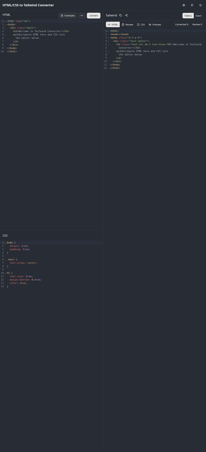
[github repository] (192, 5)
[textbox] (54, 125)
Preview (157, 24)
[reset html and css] (82, 15)
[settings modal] (184, 5)
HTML (115, 24)
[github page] (192, 5)
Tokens (188, 15)
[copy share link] (126, 15)
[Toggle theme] (200, 5)
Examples (70, 15)
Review (129, 24)
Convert (93, 15)
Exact (198, 15)
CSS (143, 24)
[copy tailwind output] (120, 15)
